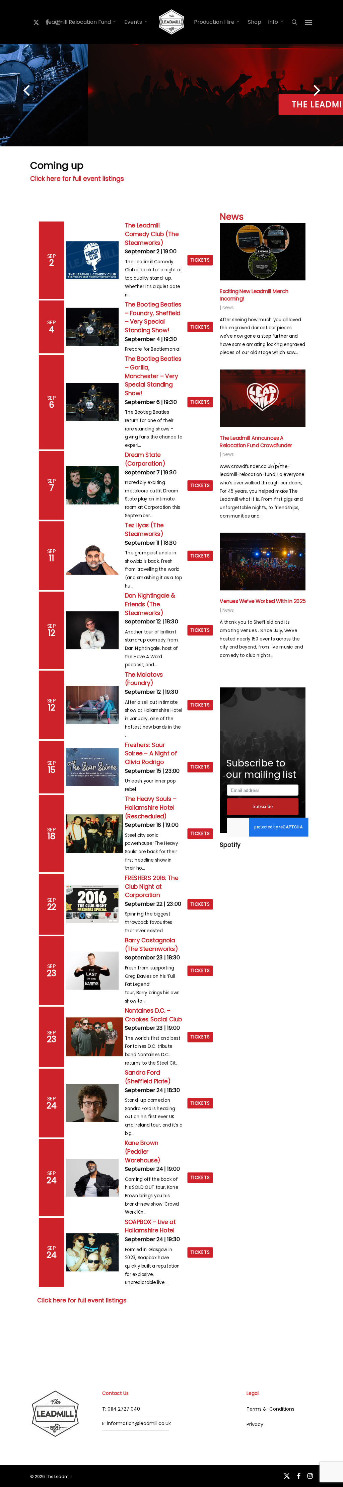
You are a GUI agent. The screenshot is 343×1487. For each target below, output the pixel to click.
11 (51, 558)
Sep (51, 256)
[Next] (329, 91)
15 (52, 769)
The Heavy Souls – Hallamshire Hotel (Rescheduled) (151, 807)
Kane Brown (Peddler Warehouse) (142, 1151)
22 (51, 907)
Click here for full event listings (77, 178)
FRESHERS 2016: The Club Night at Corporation (152, 886)
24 (51, 1105)
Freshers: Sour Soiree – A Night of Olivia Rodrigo (151, 753)
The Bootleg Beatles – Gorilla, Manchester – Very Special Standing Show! (153, 376)
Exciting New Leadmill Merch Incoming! (254, 295)
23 (51, 973)
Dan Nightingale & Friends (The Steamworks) (150, 604)
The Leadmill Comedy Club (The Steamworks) (152, 234)
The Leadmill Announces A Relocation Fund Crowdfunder (256, 441)
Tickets (200, 260)
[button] (309, 22)
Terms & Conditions (270, 1409)
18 (52, 836)
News (232, 216)
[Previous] (13, 91)
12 (51, 632)
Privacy (255, 1424)
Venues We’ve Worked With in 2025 (262, 601)
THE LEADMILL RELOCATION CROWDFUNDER (171, 104)
